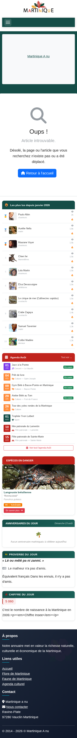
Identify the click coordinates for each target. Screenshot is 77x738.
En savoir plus (13, 510)
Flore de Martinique (16, 673)
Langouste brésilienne (17, 492)
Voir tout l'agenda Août (40, 448)
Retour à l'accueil (39, 173)
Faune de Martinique (17, 679)
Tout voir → (66, 357)
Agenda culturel (13, 684)
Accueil (7, 668)
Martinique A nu (38, 56)
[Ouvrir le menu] (7, 22)
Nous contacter (17, 707)
